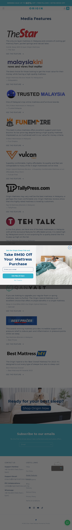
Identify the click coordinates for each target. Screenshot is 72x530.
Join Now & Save (18, 276)
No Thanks (18, 280)
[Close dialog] (69, 247)
